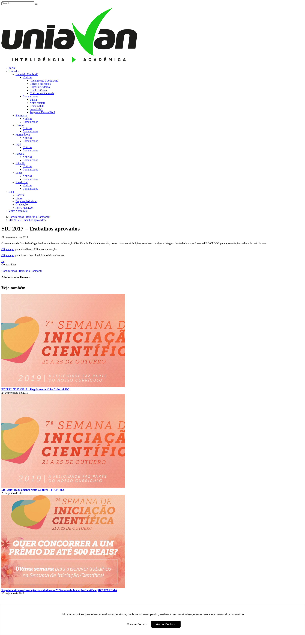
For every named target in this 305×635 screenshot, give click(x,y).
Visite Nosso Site (18, 210)
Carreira (20, 194)
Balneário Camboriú (27, 74)
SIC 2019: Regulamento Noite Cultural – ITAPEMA (32, 489)
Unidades (13, 71)
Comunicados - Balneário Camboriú (21, 270)
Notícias (27, 77)
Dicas (19, 198)
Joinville (20, 163)
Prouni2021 (36, 109)
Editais (33, 99)
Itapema (20, 153)
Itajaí (18, 144)
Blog (11, 191)
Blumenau (21, 115)
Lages (19, 172)
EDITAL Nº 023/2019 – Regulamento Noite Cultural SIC (35, 389)
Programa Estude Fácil (42, 112)
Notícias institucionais (42, 93)
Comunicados (30, 96)
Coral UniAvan (38, 90)
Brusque (20, 125)
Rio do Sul (22, 182)
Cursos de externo (40, 86)
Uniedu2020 (37, 105)
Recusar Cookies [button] (137, 624)
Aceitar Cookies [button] (165, 624)
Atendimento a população (44, 80)
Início (11, 67)
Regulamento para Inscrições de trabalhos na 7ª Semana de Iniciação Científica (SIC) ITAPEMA (59, 590)
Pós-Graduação (24, 207)
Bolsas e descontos (40, 83)
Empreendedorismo (26, 201)
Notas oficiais (37, 102)
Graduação (22, 204)
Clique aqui (7, 249)
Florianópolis (23, 134)
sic (2, 261)
